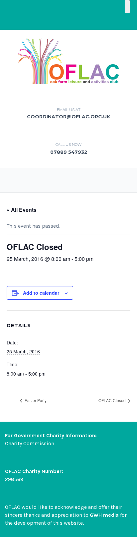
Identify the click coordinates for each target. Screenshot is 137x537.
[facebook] (68, 21)
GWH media (104, 515)
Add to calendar (41, 292)
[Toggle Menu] (127, 6)
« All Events (22, 209)
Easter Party (35, 400)
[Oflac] (68, 61)
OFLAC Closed (112, 400)
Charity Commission (29, 443)
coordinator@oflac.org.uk (68, 117)
